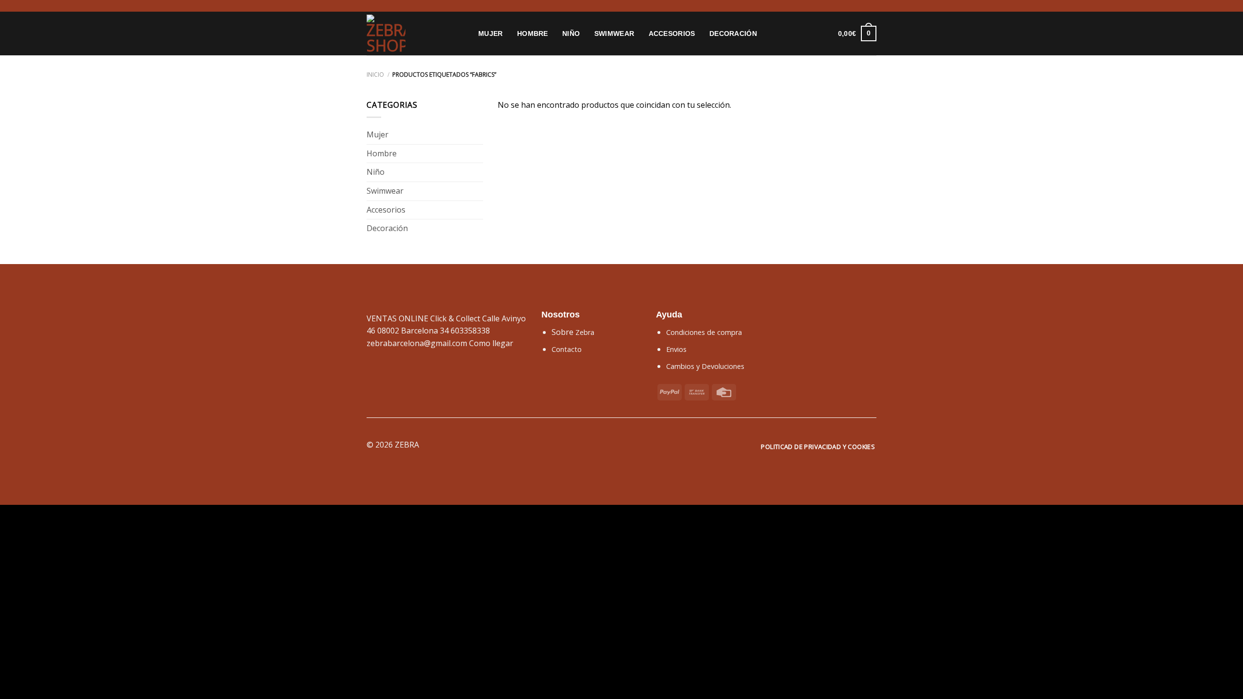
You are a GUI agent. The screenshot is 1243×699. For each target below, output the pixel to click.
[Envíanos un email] (381, 5)
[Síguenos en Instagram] (371, 5)
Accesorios (672, 33)
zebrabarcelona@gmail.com (417, 343)
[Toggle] (479, 135)
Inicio (375, 74)
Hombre (532, 33)
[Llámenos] (390, 5)
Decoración (733, 33)
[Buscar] (795, 34)
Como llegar (491, 343)
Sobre (573, 332)
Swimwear (614, 33)
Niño (571, 33)
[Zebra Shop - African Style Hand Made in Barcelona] (415, 33)
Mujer (490, 33)
